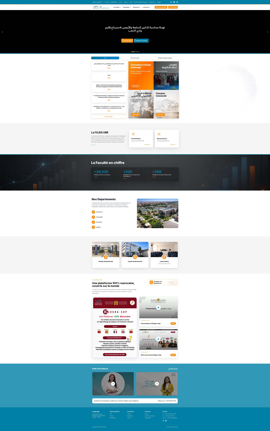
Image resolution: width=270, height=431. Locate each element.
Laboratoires (148, 417)
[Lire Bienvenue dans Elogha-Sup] (158, 339)
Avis (105, 58)
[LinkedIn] (177, 2)
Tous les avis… (108, 116)
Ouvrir (173, 323)
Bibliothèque (114, 2)
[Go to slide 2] (132, 51)
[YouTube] (174, 2)
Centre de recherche (150, 415)
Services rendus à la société (140, 2)
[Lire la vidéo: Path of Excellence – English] (113, 383)
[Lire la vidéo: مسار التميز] (157, 383)
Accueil (107, 2)
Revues (129, 417)
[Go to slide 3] (134, 51)
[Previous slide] (2, 32)
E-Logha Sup (152, 2)
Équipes (147, 413)
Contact (159, 2)
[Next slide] (267, 32)
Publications (130, 415)
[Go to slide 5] (137, 51)
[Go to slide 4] (136, 51)
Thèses (129, 413)
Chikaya (126, 2)
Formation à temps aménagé (165, 58)
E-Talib (111, 415)
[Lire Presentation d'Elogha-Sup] (158, 307)
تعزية (135, 29)
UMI (131, 2)
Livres (120, 2)
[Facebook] (171, 2)
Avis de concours (135, 58)
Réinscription (113, 417)
